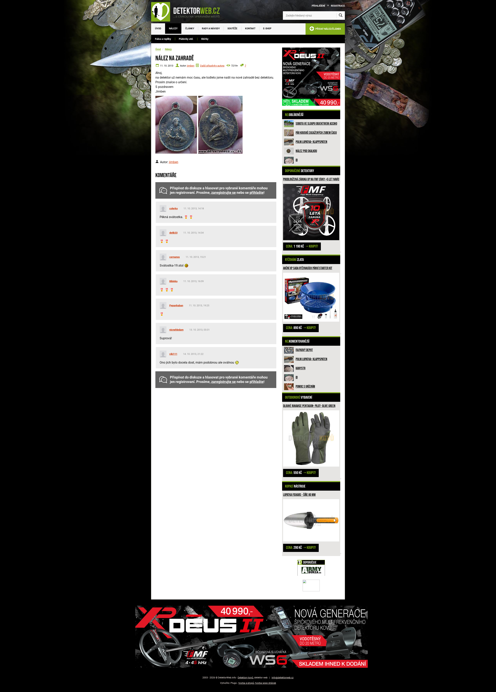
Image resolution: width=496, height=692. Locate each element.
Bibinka (173, 281)
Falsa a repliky (163, 38)
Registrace (338, 5)
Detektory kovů (245, 677)
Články (189, 28)
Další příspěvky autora (212, 65)
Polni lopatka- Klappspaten (311, 142)
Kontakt (250, 28)
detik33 (173, 232)
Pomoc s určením (305, 387)
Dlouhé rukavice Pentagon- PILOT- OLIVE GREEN (309, 406)
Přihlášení (318, 5)
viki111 (173, 353)
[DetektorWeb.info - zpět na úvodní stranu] (188, 11)
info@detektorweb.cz (283, 677)
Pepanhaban (176, 305)
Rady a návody (211, 28)
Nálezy (173, 28)
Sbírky (204, 38)
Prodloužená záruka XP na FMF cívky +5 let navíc (311, 179)
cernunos (174, 256)
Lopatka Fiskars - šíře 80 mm (299, 495)
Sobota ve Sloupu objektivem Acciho (316, 124)
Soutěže (232, 28)
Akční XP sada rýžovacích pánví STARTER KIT (307, 268)
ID (297, 160)
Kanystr (300, 368)
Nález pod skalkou (306, 151)
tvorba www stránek (265, 683)
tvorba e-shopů (246, 683)
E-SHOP (267, 28)
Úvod (158, 28)
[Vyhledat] (340, 15)
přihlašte (257, 193)
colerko (173, 208)
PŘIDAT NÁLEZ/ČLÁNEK (327, 29)
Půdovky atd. (186, 38)
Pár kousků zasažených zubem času (316, 133)
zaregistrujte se (223, 193)
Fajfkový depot (304, 350)
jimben (190, 65)
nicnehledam (176, 329)
